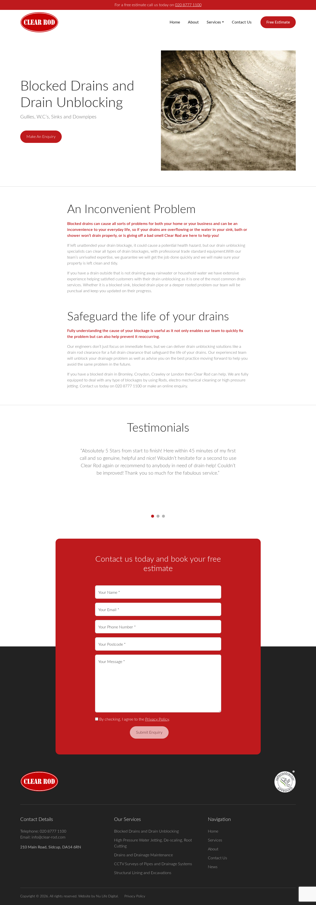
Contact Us (242, 22)
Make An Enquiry (41, 137)
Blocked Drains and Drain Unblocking (146, 831)
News (212, 867)
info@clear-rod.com (48, 837)
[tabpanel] (158, 477)
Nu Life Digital (107, 896)
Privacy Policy (157, 719)
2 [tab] (158, 516)
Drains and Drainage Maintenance (143, 855)
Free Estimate (278, 22)
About (193, 22)
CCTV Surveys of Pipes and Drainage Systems (153, 864)
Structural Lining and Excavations (142, 873)
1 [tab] (152, 516)
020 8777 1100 (188, 5)
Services (214, 22)
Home (175, 22)
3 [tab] (163, 516)
